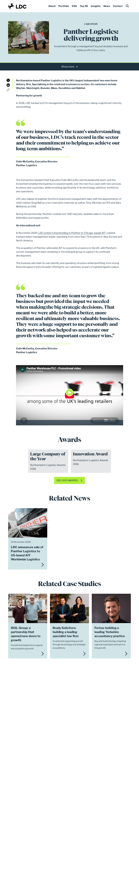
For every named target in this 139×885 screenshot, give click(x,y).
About (52, 6)
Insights (95, 6)
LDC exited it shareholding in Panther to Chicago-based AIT (71, 232)
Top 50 (84, 6)
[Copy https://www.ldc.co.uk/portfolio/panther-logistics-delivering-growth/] (8, 90)
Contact (117, 6)
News (106, 6)
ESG (74, 6)
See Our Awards (67, 480)
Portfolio (64, 6)
